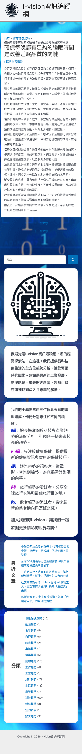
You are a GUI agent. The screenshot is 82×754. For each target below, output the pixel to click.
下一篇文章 (41, 231)
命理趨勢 (30, 636)
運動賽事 (30, 710)
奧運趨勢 (30, 648)
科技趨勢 (30, 697)
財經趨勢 (30, 703)
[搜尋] (73, 259)
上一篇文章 (41, 223)
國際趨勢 (30, 642)
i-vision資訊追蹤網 (46, 10)
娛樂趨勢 (30, 655)
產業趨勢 (30, 691)
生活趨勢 (30, 685)
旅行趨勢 (30, 679)
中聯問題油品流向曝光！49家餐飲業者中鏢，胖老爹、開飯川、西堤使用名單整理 (45, 550)
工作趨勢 (30, 667)
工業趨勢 (30, 673)
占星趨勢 (30, 630)
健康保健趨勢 (14, 61)
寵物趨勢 (30, 661)
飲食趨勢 (30, 716)
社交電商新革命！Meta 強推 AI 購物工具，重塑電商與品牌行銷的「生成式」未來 (45, 586)
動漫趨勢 (30, 624)
